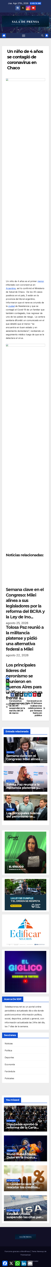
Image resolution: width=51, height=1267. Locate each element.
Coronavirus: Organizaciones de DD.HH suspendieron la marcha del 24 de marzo (17, 707)
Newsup (40, 1251)
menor (41, 281)
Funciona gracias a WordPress (17, 1251)
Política (10, 752)
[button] (42, 35)
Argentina (11, 288)
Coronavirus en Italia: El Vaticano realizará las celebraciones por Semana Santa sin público (34, 708)
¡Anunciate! (33, 1261)
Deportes (9, 1057)
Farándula (10, 1071)
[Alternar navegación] (24, 35)
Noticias (9, 1043)
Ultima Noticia (13, 1180)
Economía (10, 1064)
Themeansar (25, 1255)
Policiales (9, 1078)
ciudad (11, 306)
